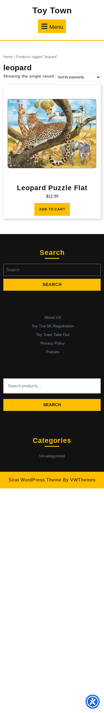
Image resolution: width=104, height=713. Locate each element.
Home (8, 57)
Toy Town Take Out (52, 334)
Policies (52, 352)
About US (52, 317)
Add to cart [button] (52, 209)
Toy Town (52, 10)
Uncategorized (52, 456)
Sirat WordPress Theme (35, 480)
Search (52, 404)
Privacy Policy (52, 343)
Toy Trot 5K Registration (53, 326)
